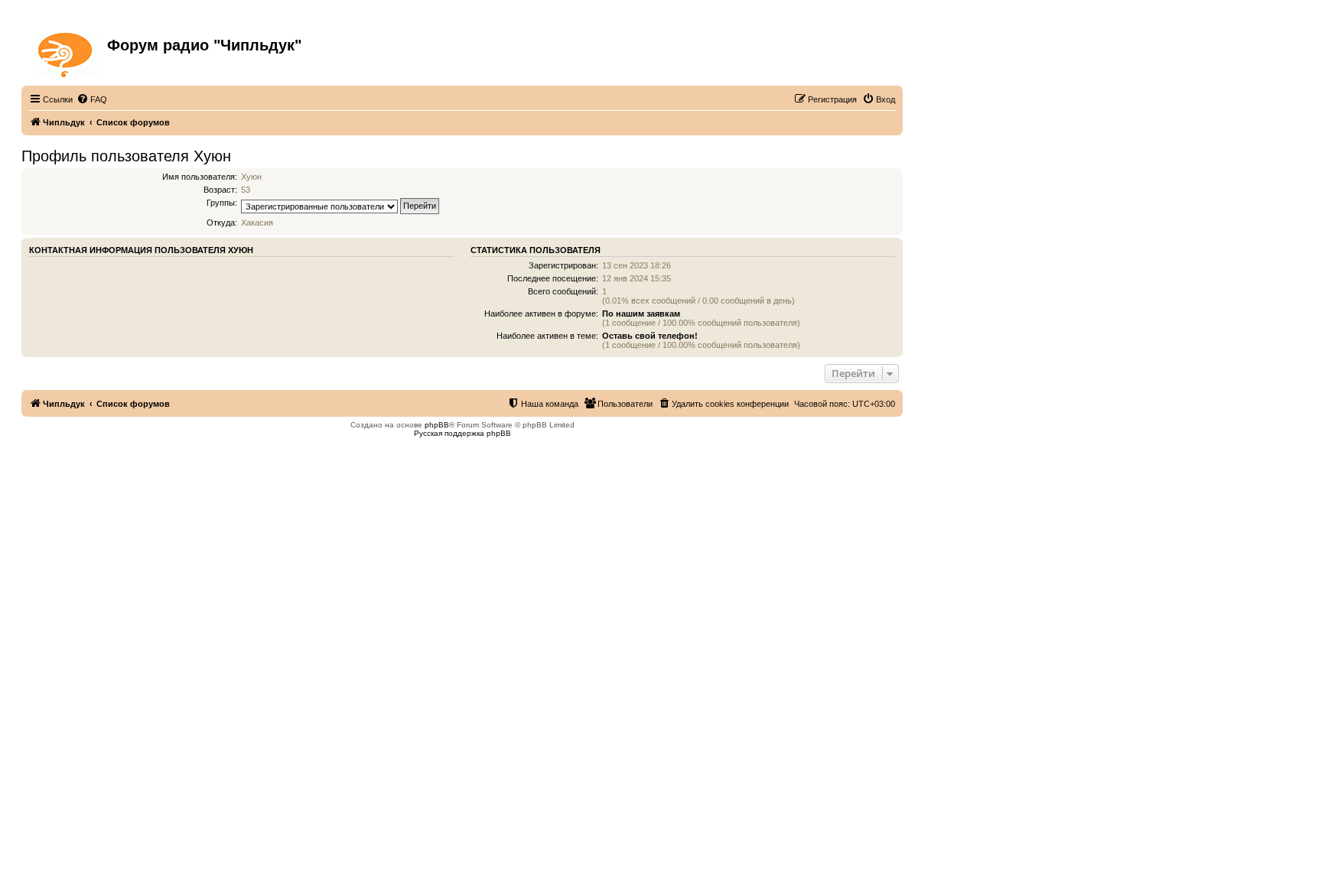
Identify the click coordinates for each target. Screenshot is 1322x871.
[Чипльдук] (66, 52)
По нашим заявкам (641, 313)
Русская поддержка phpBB (462, 433)
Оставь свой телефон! (650, 335)
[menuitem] (92, 99)
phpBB (437, 425)
